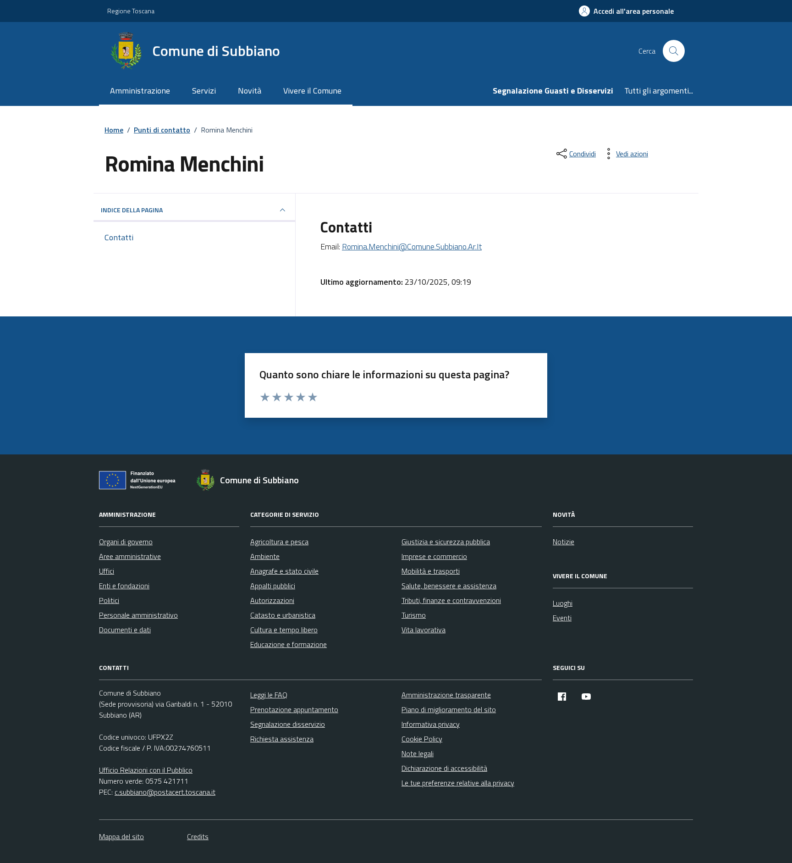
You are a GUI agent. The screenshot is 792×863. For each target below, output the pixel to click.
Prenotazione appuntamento (294, 709)
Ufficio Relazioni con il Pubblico (145, 769)
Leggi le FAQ (268, 694)
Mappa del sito (121, 836)
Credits (198, 836)
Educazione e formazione (288, 644)
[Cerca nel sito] (674, 51)
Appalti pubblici (272, 585)
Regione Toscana (130, 11)
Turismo (414, 614)
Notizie (563, 541)
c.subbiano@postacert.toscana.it (165, 791)
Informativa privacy (431, 724)
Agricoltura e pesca (279, 541)
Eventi (562, 617)
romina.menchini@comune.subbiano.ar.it (412, 246)
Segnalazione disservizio (287, 724)
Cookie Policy (422, 738)
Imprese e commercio (434, 556)
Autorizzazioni (272, 600)
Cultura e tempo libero (284, 629)
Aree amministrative (130, 556)
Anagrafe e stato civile (284, 570)
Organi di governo (126, 541)
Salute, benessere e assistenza (449, 585)
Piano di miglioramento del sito (449, 709)
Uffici (106, 570)
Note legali (418, 753)
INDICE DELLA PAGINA (132, 210)
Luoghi (562, 603)
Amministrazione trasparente (446, 694)
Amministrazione (140, 90)
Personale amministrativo (138, 614)
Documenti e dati (125, 629)
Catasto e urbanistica (282, 614)
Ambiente (265, 556)
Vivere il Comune (312, 90)
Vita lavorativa (424, 629)
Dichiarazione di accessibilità (444, 768)
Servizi (204, 90)
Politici (109, 600)
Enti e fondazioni (124, 585)
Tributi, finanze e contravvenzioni (451, 600)
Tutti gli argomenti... (658, 90)
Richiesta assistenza (282, 738)
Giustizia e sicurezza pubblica (446, 541)
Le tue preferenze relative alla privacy (458, 782)
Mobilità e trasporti (431, 570)
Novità (249, 90)
